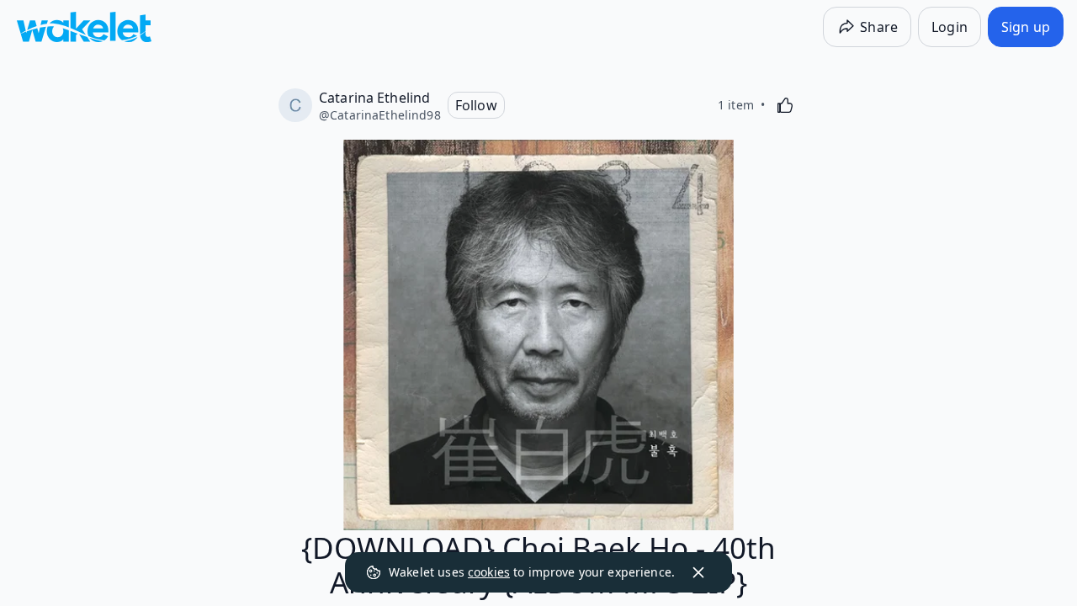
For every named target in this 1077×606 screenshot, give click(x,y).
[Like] (785, 105)
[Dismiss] (698, 572)
